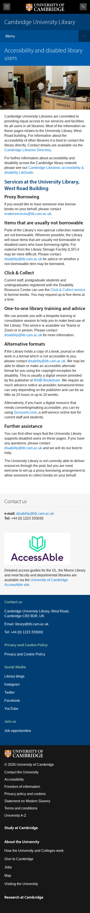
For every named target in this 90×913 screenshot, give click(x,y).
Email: (9, 624)
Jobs (8, 867)
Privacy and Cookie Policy (24, 654)
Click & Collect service (67, 290)
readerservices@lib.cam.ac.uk (27, 214)
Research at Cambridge (23, 897)
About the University (21, 841)
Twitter (9, 692)
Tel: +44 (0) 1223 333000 (23, 632)
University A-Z (15, 815)
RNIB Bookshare (47, 380)
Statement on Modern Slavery (27, 801)
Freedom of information (22, 786)
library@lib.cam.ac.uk (31, 624)
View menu (6, 6)
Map (7, 875)
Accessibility (14, 779)
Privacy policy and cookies (25, 794)
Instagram (12, 684)
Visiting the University (21, 884)
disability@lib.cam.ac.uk (23, 259)
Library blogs (14, 676)
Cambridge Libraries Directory (27, 150)
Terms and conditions (20, 808)
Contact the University (21, 772)
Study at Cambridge (21, 827)
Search (83, 6)
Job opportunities (17, 731)
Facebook (12, 700)
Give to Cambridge (18, 859)
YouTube (11, 708)
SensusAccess (25, 412)
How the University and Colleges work (34, 850)
